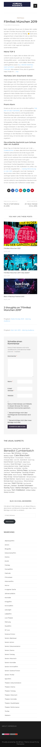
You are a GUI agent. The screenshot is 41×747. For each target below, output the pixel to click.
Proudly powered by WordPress (12, 742)
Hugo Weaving (8, 468)
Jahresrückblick (10, 593)
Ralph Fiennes (17, 483)
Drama (7, 557)
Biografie (8, 549)
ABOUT (4, 726)
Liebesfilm (8, 614)
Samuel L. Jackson (10, 485)
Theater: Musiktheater (12, 703)
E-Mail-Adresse (11, 389)
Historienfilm (9, 581)
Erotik (7, 561)
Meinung (8, 622)
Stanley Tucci (9, 488)
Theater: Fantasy (10, 691)
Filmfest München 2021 (12, 248)
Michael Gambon (31, 477)
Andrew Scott (17, 448)
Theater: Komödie (11, 699)
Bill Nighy (25, 453)
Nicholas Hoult (9, 481)
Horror (7, 585)
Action (7, 545)
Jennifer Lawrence (10, 470)
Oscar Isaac (7, 483)
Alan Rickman (8, 448)
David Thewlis (18, 462)
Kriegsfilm (8, 602)
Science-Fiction (10, 634)
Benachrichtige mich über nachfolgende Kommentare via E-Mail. (19, 415)
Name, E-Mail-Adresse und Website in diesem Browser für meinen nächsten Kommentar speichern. (20, 406)
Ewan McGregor (16, 464)
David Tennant (8, 462)
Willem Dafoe (30, 490)
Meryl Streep (8, 477)
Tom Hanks (7, 490)
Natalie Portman (30, 479)
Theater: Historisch (11, 695)
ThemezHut (20, 744)
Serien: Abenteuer (11, 638)
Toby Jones (33, 488)
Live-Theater (9, 618)
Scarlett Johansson (25, 485)
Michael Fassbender (19, 477)
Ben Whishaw (16, 453)
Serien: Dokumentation (12, 646)
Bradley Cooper (8, 455)
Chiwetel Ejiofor (19, 457)
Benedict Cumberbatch (19, 451)
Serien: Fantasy (10, 654)
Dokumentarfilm (10, 553)
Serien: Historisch (10, 658)
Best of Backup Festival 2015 (14, 296)
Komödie (8, 597)
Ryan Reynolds (27, 483)
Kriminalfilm (9, 606)
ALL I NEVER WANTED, (25, 65)
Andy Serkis (26, 448)
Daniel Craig (31, 460)
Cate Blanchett (21, 455)
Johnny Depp (22, 470)
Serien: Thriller (9, 675)
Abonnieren (10, 521)
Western (7, 715)
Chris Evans (27, 457)
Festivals (20, 18)
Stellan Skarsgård (22, 488)
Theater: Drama (10, 687)
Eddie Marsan (26, 462)
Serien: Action (9, 642)
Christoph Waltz (8, 460)
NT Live (7, 630)
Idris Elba (24, 468)
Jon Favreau (32, 470)
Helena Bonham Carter (11, 466)
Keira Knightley (16, 472)
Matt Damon (28, 475)
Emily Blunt (7, 464)
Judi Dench (7, 472)
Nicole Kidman (18, 481)
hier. (17, 71)
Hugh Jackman (24, 466)
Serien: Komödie (10, 662)
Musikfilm (8, 626)
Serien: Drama (9, 650)
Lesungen (8, 610)
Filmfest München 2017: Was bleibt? (17, 273)
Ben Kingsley (7, 453)
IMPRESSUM (12, 726)
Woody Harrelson (9, 492)
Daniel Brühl (23, 460)
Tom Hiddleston (18, 490)
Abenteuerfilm (9, 541)
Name (10, 381)
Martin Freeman (17, 474)
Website (10, 395)
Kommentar (12, 356)
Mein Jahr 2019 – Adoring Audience (22, 330)
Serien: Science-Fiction (12, 671)
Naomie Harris (20, 479)
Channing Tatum (9, 457)
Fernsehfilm (9, 569)
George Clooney (26, 464)
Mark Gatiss (8, 475)
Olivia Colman (28, 481)
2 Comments (15, 25)
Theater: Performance (12, 707)
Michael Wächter (9, 479)
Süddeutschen (9, 150)
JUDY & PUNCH (9, 67)
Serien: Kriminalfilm (11, 666)
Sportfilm (8, 679)
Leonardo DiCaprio (28, 472)
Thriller (7, 711)
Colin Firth (16, 460)
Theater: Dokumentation (13, 683)
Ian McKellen (17, 468)
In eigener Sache (10, 589)
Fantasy (7, 565)
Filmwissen (8, 577)
